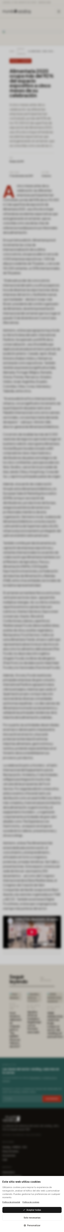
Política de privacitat (11, 1202)
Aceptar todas (33, 1210)
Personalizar (33, 1225)
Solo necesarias (32, 1217)
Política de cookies (30, 1202)
